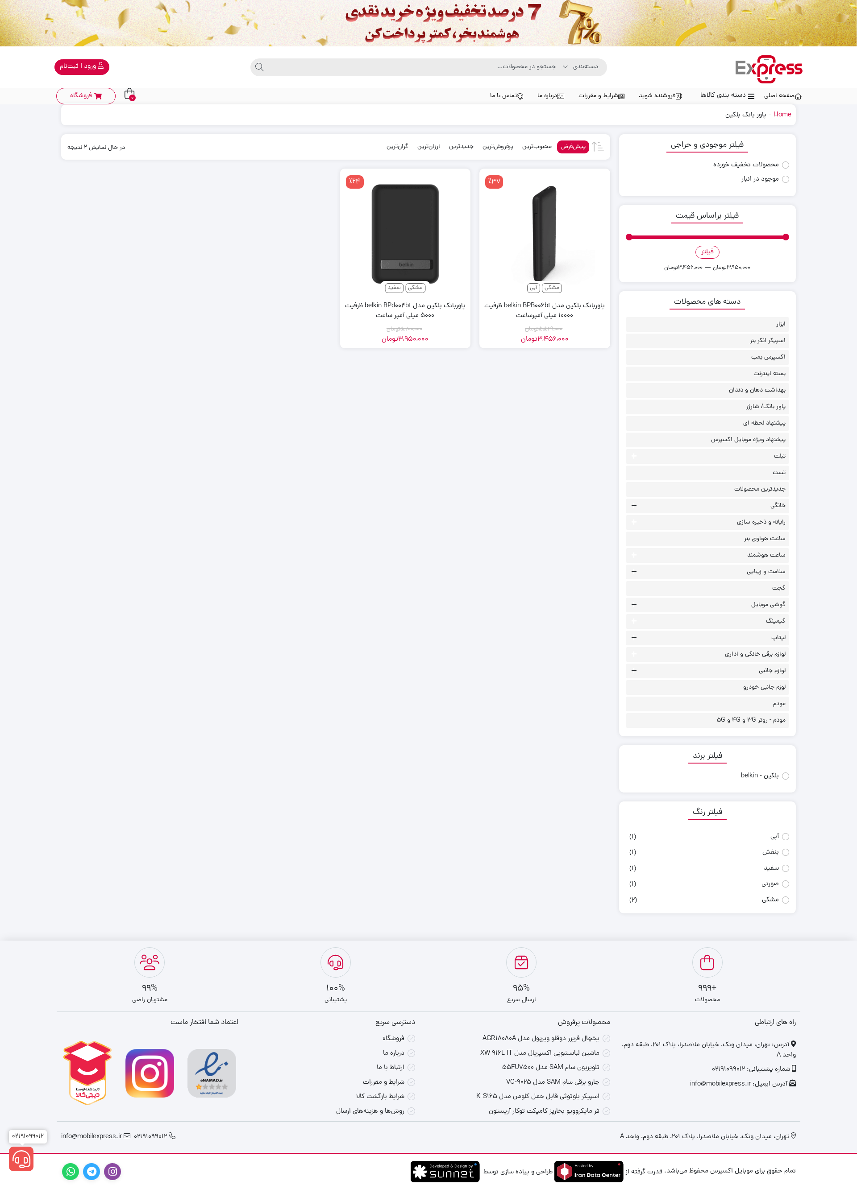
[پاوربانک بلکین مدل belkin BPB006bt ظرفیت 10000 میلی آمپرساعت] (544, 233)
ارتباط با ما (390, 1068)
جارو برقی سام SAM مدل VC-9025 (552, 1083)
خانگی (778, 506)
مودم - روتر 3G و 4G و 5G (751, 720)
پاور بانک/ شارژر (766, 407)
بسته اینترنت (769, 374)
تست (779, 473)
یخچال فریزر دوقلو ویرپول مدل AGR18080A (541, 1039)
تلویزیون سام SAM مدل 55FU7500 (550, 1068)
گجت (779, 588)
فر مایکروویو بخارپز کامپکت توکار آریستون (544, 1111)
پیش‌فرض (573, 147)
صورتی (770, 884)
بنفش (770, 852)
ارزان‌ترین (428, 147)
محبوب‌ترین (537, 147)
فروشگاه (393, 1039)
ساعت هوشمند (766, 555)
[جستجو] (259, 67)
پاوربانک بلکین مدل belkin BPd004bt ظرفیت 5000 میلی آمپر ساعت (405, 311)
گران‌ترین (397, 147)
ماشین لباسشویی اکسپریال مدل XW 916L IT (539, 1054)
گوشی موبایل (768, 605)
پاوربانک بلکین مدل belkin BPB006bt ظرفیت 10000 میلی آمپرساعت (544, 311)
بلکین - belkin (760, 776)
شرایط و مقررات (598, 96)
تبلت (780, 456)
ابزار (781, 324)
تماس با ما (503, 96)
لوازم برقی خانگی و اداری (755, 654)
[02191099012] (21, 1159)
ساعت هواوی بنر (765, 539)
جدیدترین (461, 147)
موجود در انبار (760, 180)
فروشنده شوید (657, 96)
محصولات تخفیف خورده (746, 165)
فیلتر (707, 252)
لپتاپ (778, 638)
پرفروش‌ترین (498, 147)
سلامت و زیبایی (766, 572)
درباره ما (547, 96)
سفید (771, 868)
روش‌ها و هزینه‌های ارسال (370, 1111)
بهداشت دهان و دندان (757, 390)
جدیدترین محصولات (760, 489)
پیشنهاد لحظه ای (764, 423)
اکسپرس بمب (768, 357)
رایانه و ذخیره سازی (761, 522)
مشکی (770, 900)
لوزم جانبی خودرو (764, 687)
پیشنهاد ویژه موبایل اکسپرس (748, 440)
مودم (779, 704)
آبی (774, 837)
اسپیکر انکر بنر (768, 341)
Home (782, 115)
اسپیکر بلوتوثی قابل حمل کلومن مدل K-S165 (537, 1097)
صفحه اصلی (779, 96)
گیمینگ (776, 621)
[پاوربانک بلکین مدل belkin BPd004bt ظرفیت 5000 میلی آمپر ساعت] (405, 233)
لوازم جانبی (772, 671)
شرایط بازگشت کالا (380, 1097)
